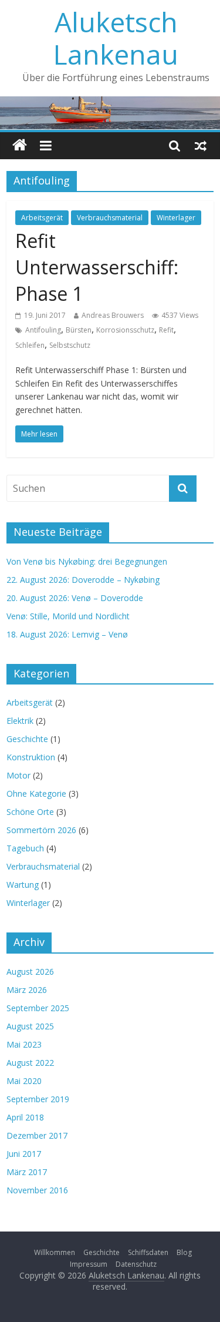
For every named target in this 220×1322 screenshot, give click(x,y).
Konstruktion (30, 757)
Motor (18, 775)
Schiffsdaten (148, 1252)
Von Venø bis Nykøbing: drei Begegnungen (86, 561)
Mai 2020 (24, 1080)
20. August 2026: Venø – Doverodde (74, 597)
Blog (184, 1252)
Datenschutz (136, 1264)
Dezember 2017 (36, 1135)
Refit (166, 330)
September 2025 (37, 1008)
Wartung (22, 884)
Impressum (88, 1264)
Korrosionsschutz (125, 330)
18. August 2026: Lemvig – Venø (67, 634)
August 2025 (30, 1026)
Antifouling (43, 330)
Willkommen (54, 1252)
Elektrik (19, 720)
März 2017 (26, 1171)
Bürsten (79, 330)
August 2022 (30, 1062)
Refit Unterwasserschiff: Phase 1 (96, 267)
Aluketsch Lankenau (115, 38)
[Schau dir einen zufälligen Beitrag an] (201, 145)
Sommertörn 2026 (41, 830)
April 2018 (25, 1117)
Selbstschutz (69, 345)
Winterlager (176, 218)
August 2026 (30, 971)
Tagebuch (25, 848)
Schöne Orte (30, 811)
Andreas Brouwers (113, 315)
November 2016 (37, 1190)
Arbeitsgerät (42, 218)
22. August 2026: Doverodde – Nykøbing (83, 579)
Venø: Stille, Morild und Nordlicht (68, 616)
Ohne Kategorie (36, 793)
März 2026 (26, 989)
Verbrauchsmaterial (110, 218)
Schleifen (30, 345)
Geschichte (27, 738)
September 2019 (37, 1099)
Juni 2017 (23, 1153)
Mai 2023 (24, 1044)
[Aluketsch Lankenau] (19, 145)
